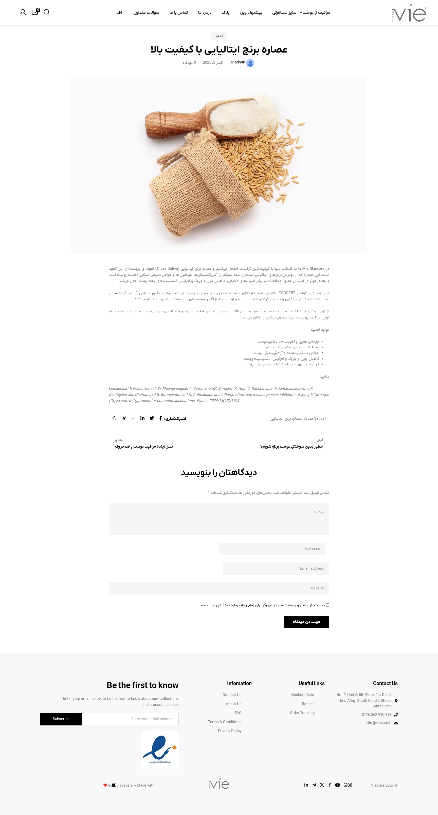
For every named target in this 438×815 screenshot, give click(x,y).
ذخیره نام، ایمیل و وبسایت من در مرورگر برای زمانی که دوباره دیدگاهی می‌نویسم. (262, 605)
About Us (234, 704)
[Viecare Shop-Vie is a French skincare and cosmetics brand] (409, 13)
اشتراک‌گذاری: (175, 418)
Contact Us (232, 695)
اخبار (219, 36)
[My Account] (22, 13)
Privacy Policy (230, 731)
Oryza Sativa (314, 419)
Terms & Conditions (225, 722)
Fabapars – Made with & (130, 785)
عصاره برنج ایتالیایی (286, 419)
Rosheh (308, 704)
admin (240, 62)
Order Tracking (302, 713)
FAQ (238, 713)
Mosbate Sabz (302, 695)
